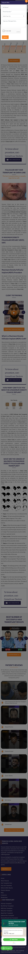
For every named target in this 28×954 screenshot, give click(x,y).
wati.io (14, 943)
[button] (14, 939)
